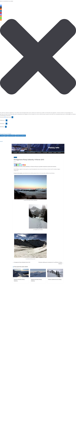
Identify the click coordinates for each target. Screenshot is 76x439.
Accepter (1, 135)
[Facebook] (14, 165)
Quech (15, 161)
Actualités (15, 152)
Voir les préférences (11, 135)
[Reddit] (1, 9)
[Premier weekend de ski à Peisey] (55, 269)
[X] (16, 165)
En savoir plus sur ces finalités (5, 133)
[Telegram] (20, 165)
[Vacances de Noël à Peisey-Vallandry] (21, 269)
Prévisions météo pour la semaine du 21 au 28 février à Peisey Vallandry (50, 263)
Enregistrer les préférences (20, 135)
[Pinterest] (1, 13)
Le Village (39, 152)
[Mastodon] (1, 14)
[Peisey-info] (38, 144)
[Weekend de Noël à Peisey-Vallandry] (38, 269)
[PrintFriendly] (21, 165)
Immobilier (50, 152)
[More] (25, 165)
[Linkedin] (1, 11)
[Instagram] (23, 165)
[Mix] (1, 16)
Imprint (1, 141)
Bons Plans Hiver (21, 152)
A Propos (59, 152)
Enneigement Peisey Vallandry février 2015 (22, 262)
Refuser (6, 135)
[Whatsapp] (18, 165)
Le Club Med (45, 152)
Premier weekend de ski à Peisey (54, 279)
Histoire (54, 152)
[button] (38, 57)
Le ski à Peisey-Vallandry (31, 152)
